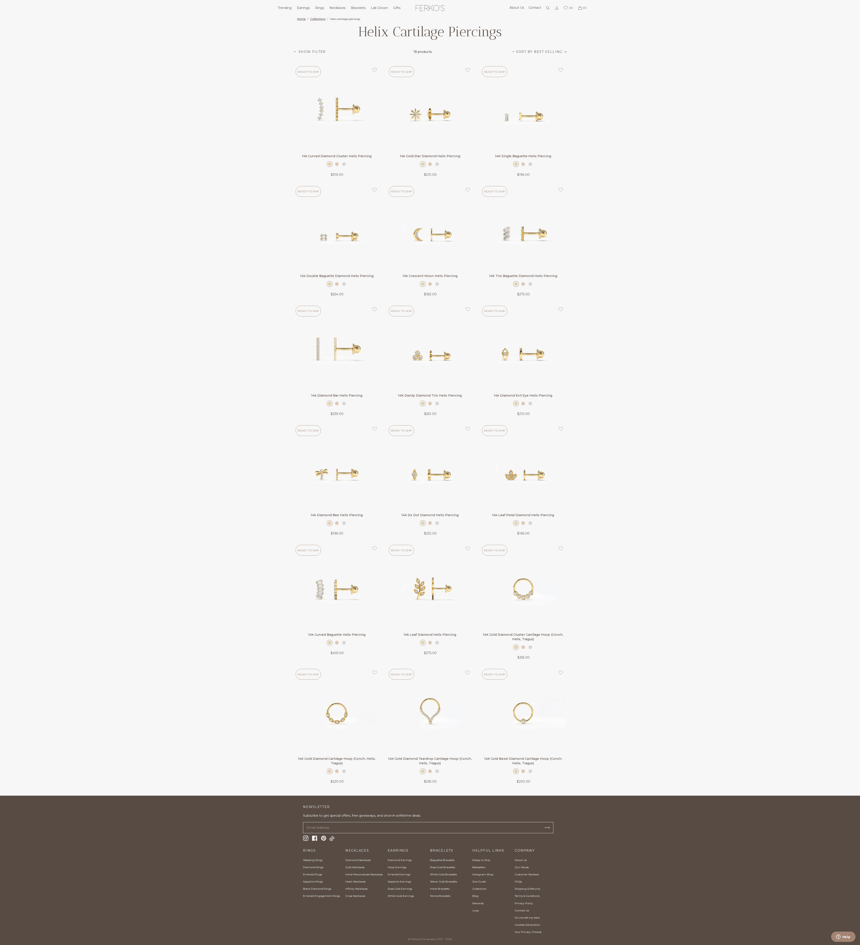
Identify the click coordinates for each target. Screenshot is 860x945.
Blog (475, 896)
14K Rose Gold (337, 164)
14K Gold (329, 164)
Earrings (303, 8)
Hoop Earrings (397, 867)
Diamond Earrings (400, 860)
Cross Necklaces (355, 896)
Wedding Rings (312, 860)
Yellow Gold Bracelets (443, 881)
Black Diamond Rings (317, 888)
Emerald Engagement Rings (321, 896)
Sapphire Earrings (399, 881)
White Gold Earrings (401, 896)
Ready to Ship (481, 860)
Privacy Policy (524, 903)
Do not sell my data (527, 917)
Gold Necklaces (354, 867)
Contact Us (522, 910)
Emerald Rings (312, 874)
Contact (535, 8)
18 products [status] (422, 52)
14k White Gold (530, 647)
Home (301, 19)
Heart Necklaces (355, 881)
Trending (285, 8)
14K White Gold (344, 164)
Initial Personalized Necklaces (364, 874)
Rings (319, 8)
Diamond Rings (313, 867)
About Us (517, 8)
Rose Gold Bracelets (442, 867)
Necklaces (337, 8)
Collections (317, 19)
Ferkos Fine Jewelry (423, 939)
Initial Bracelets (439, 888)
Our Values (522, 867)
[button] (539, 52)
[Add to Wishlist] (374, 69)
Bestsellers (478, 867)
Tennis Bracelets (440, 896)
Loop (475, 910)
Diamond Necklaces (358, 860)
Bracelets (358, 8)
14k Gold (516, 647)
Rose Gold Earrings (400, 888)
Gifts (396, 8)
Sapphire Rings (313, 881)
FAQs (518, 881)
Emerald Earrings (399, 874)
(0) (584, 7)
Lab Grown (379, 8)
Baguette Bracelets (442, 860)
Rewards (478, 903)
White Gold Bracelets (443, 874)
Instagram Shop (482, 874)
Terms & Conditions (527, 896)
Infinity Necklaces (356, 888)
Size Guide (479, 881)
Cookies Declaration (527, 924)
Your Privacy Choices (528, 932)
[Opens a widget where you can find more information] (843, 937)
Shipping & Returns (527, 888)
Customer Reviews (527, 874)
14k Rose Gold (523, 647)
